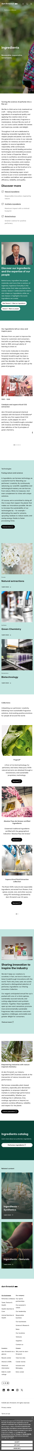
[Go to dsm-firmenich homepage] (9, 4)
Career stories (20, 1362)
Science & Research (22, 1325)
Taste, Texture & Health (7, 1304)
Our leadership (21, 1311)
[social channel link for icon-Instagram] (17, 1390)
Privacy (18, 1434)
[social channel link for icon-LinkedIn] (3, 1390)
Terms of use (6, 1414)
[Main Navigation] (31, 4)
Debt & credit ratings (6, 1373)
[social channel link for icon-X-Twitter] (22, 1390)
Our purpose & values (21, 1306)
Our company (20, 1295)
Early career (20, 1372)
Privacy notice (6, 1407)
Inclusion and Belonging (20, 1367)
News (17, 1329)
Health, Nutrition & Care (8, 1310)
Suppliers (19, 1341)
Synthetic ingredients (13, 204)
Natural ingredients (12, 192)
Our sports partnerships (20, 1300)
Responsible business (20, 1316)
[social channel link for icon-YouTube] (13, 1390)
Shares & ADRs (7, 1362)
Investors (4, 1348)
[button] (27, 4)
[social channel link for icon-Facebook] (8, 1390)
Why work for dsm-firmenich (22, 1353)
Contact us (19, 1344)
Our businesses (6, 1295)
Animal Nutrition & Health (8, 1316)
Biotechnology (10, 216)
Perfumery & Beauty (10, 10)
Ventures (19, 1337)
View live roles (20, 1358)
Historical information (5, 1367)
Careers (18, 1348)
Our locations (20, 1333)
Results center (6, 1358)
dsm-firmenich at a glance (8, 1353)
